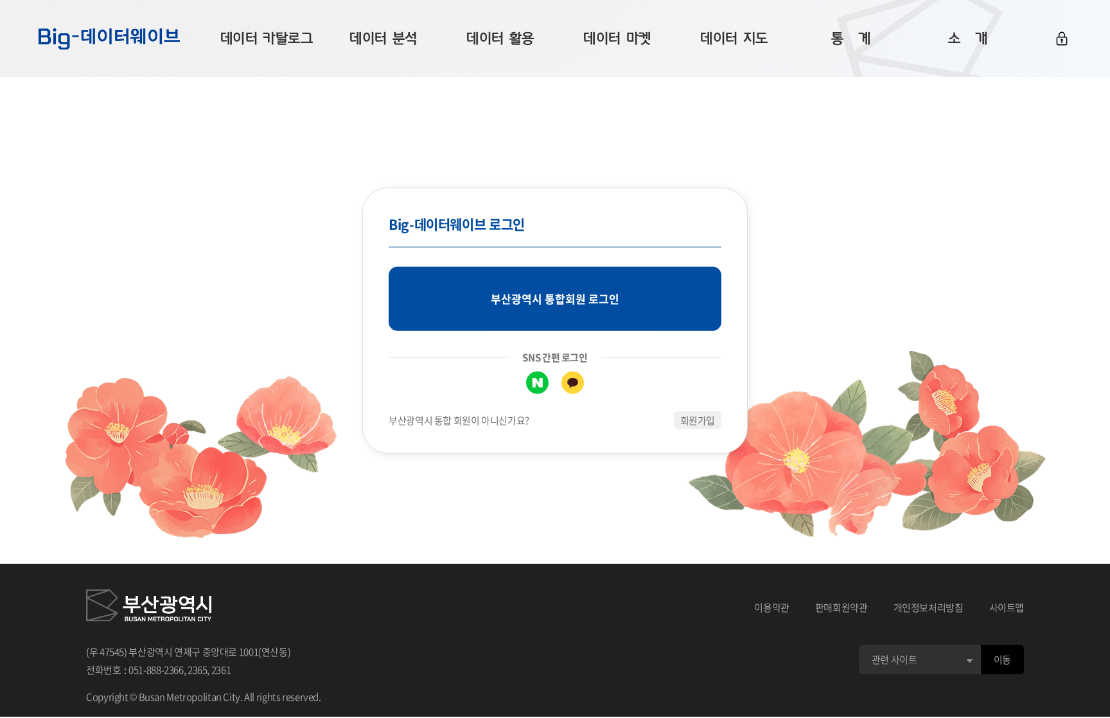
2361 (221, 670)
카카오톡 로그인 (572, 382)
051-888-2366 (156, 670)
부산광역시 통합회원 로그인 (555, 299)
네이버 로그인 (537, 382)
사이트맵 (1007, 607)
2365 (197, 670)
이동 (1002, 659)
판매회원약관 (841, 607)
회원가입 (698, 420)
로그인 (1061, 38)
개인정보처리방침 (929, 607)
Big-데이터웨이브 (109, 38)
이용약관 (771, 607)
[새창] (148, 607)
